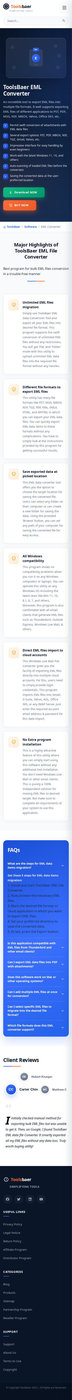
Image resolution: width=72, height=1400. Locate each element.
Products (9, 1293)
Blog (6, 1284)
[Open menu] (64, 7)
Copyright (10, 1369)
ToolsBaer (13, 227)
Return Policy (12, 1241)
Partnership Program (17, 1309)
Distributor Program (17, 1258)
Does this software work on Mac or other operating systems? (32, 979)
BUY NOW (21, 205)
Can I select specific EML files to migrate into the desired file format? (30, 1011)
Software (30, 227)
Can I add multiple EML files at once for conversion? (32, 994)
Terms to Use (12, 1361)
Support (8, 1344)
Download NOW (25, 192)
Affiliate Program (15, 1249)
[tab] (36, 1076)
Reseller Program (15, 1318)
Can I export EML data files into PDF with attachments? (32, 964)
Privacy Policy (12, 1224)
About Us (9, 1353)
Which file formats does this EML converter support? (30, 1027)
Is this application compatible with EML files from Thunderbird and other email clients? (32, 947)
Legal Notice (11, 1233)
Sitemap (8, 1301)
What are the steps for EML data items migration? (30, 865)
